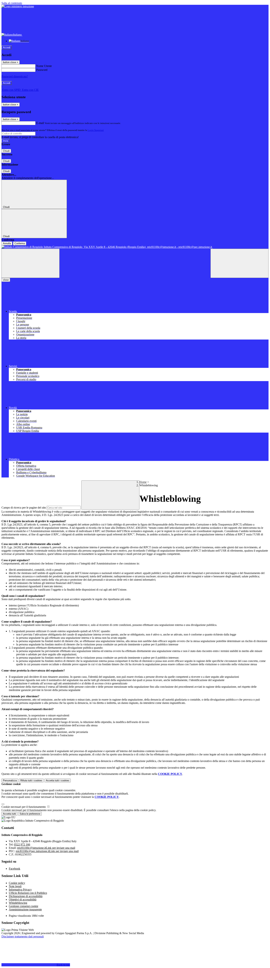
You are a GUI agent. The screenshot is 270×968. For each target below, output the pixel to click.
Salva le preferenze (30, 813)
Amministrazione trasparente (25, 909)
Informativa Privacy (20, 889)
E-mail (40, 123)
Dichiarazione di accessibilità (25, 896)
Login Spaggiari (96, 130)
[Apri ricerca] (239, 263)
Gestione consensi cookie (23, 906)
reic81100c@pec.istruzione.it (47, 851)
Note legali (15, 886)
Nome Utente (44, 66)
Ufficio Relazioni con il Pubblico (28, 892)
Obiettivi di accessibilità (22, 899)
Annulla (7, 243)
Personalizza (10, 780)
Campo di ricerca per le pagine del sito (23, 507)
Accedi (6, 47)
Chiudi (6, 151)
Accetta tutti (57, 780)
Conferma (20, 243)
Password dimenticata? (14, 76)
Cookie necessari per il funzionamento (23, 806)
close (6, 279)
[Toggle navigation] (30, 263)
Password (41, 69)
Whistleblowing (18, 902)
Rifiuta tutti (31, 780)
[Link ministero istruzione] (17, 6)
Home (143, 482)
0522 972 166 (22, 844)
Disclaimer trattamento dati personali (22, 936)
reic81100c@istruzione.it (46, 847)
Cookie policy (17, 882)
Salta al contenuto (11, 3)
